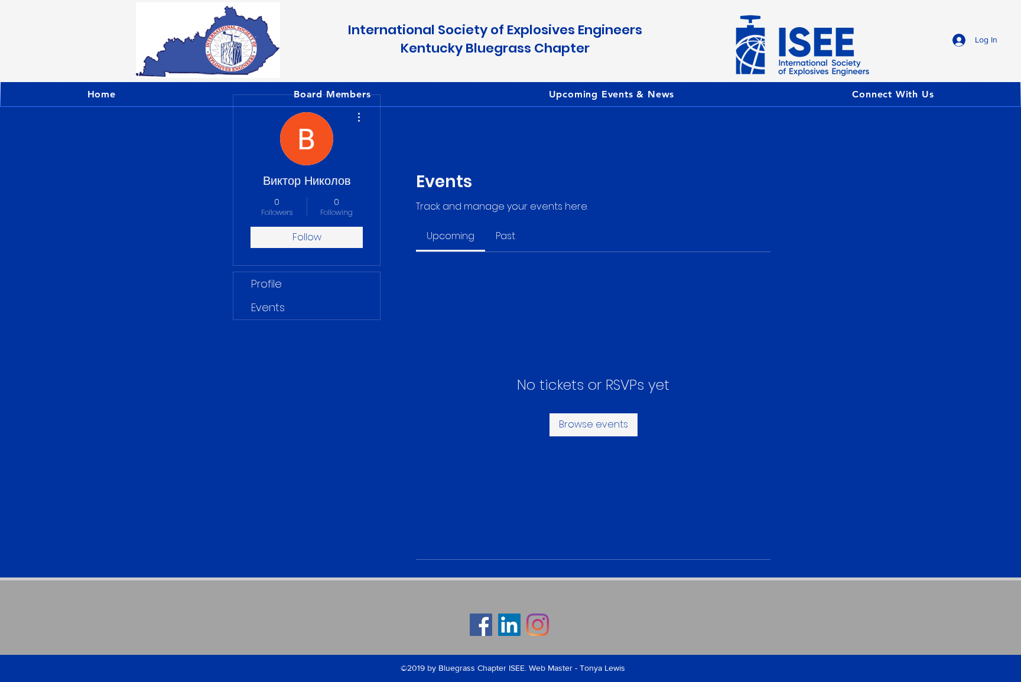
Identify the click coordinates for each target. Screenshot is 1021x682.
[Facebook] (481, 625)
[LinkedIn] (509, 625)
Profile (266, 283)
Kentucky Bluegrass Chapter (495, 48)
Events (268, 307)
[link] (450, 236)
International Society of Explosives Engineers (495, 30)
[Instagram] (537, 625)
